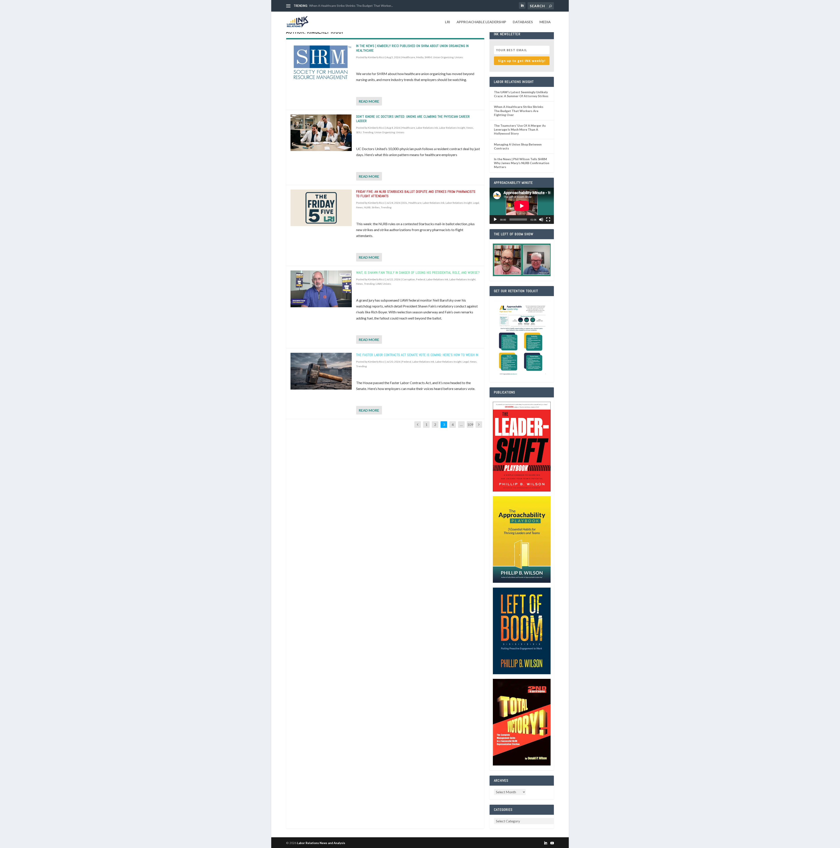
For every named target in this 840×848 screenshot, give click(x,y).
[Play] (495, 219)
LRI (447, 22)
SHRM (428, 57)
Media (545, 22)
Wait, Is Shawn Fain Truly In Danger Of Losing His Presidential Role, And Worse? (418, 272)
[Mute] (541, 219)
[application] (522, 206)
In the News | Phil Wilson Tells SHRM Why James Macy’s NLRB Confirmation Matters (521, 163)
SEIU (359, 132)
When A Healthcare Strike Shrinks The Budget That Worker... (351, 5)
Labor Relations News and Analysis (321, 843)
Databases (523, 22)
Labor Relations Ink (427, 127)
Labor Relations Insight (452, 127)
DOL (404, 202)
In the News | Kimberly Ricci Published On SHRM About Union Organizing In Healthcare (412, 48)
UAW (379, 283)
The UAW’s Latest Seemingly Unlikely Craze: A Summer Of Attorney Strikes (521, 94)
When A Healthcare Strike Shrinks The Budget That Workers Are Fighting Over (518, 110)
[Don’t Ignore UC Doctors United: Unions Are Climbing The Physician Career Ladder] (321, 132)
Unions (459, 57)
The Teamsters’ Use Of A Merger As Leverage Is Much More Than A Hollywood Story (520, 129)
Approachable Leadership (481, 22)
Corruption (408, 279)
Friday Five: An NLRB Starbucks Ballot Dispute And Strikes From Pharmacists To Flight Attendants (416, 193)
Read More (369, 101)
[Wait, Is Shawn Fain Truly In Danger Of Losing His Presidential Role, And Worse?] (321, 288)
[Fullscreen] (548, 219)
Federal (420, 279)
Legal (476, 202)
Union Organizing (443, 57)
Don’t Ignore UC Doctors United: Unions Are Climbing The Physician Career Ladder (413, 118)
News (469, 127)
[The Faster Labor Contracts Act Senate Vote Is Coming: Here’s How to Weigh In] (321, 371)
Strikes (376, 207)
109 (470, 424)
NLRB (367, 207)
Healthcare (408, 57)
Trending (368, 132)
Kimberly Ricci (376, 57)
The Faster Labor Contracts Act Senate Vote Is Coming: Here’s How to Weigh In (417, 355)
